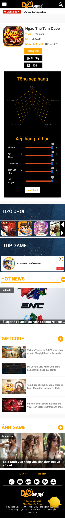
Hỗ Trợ (42, 473)
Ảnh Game (14, 427)
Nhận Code (44, 351)
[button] (62, 232)
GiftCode (13, 338)
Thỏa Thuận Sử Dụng (32, 504)
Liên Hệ (23, 473)
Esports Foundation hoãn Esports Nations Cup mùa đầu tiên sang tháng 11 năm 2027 (35, 322)
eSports (7, 290)
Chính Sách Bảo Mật (32, 501)
